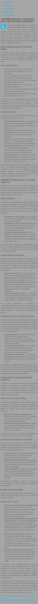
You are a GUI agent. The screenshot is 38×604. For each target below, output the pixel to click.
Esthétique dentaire (8, 12)
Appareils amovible (8, 5)
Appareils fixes (7, 2)
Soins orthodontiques (9, 15)
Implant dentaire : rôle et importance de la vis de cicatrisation (18, 600)
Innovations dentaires (9, 8)
